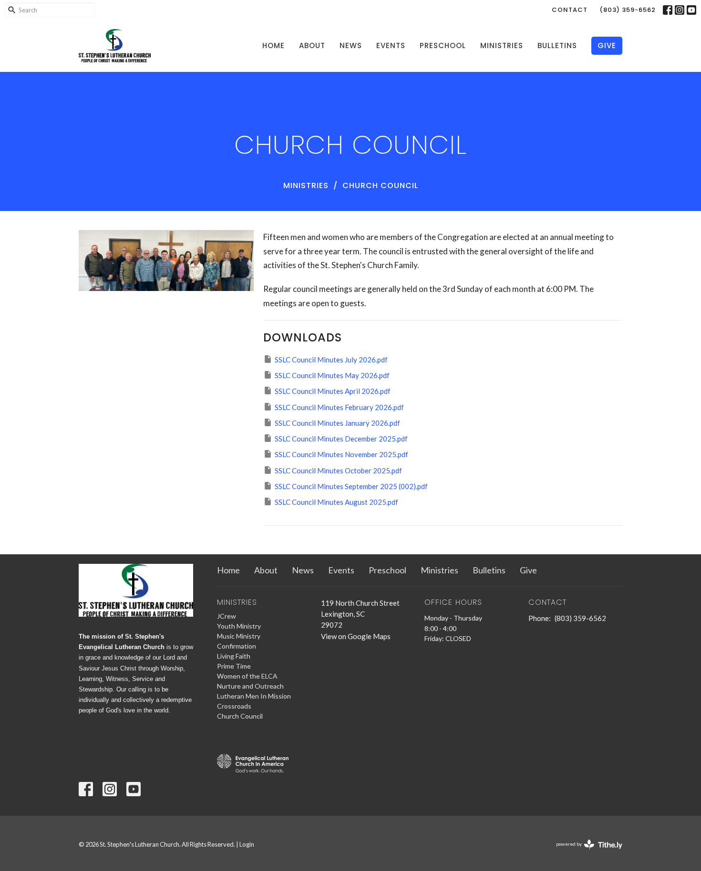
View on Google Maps (356, 636)
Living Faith (233, 656)
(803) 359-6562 (627, 9)
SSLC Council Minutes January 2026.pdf (337, 423)
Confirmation (236, 646)
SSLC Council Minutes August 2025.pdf (336, 502)
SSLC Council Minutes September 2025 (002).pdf (351, 486)
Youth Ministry (239, 626)
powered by (584, 852)
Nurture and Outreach (250, 686)
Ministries (501, 45)
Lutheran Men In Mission (254, 696)
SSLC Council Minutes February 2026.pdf (339, 407)
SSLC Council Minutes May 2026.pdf (332, 375)
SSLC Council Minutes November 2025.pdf (341, 454)
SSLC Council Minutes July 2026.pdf (331, 359)
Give (607, 45)
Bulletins (557, 45)
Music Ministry (238, 636)
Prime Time (234, 666)
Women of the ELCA (247, 676)
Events (390, 45)
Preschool (443, 45)
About (312, 45)
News (351, 45)
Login (246, 844)
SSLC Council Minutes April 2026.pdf (333, 391)
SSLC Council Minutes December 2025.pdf (341, 438)
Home (273, 45)
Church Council (240, 716)
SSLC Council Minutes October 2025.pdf (338, 470)
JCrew (226, 616)
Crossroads (234, 706)
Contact (570, 9)
